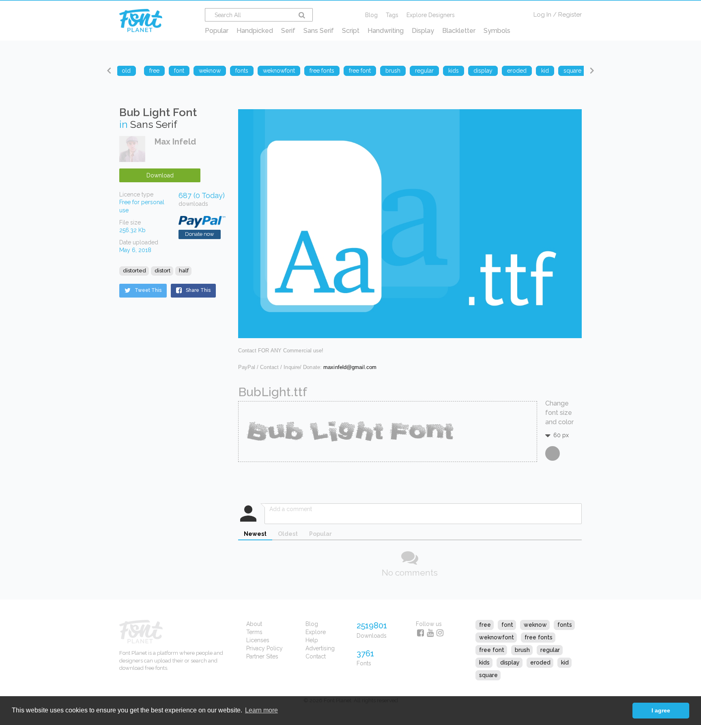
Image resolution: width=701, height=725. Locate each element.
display (510, 662)
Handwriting (386, 31)
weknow (535, 624)
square (488, 675)
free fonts (539, 637)
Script (350, 31)
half (184, 271)
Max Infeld (175, 142)
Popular (216, 31)
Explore (315, 632)
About (254, 624)
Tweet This (148, 290)
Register (570, 14)
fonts (564, 624)
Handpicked (255, 31)
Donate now (199, 234)
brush (522, 650)
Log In (542, 14)
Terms (254, 632)
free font (491, 650)
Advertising (320, 648)
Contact (315, 656)
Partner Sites (262, 656)
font (507, 624)
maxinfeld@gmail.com (349, 367)
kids (484, 662)
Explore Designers (430, 15)
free (485, 624)
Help (311, 640)
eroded (540, 662)
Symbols (497, 31)
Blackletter (458, 31)
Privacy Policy (264, 648)
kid (565, 662)
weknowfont (496, 637)
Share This (198, 290)
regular (550, 650)
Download (160, 175)
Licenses (257, 640)
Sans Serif (318, 31)
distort (162, 271)
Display (423, 31)
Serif (288, 31)
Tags (392, 15)
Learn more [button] (261, 710)
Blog (371, 15)
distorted (134, 271)
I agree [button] (661, 710)
